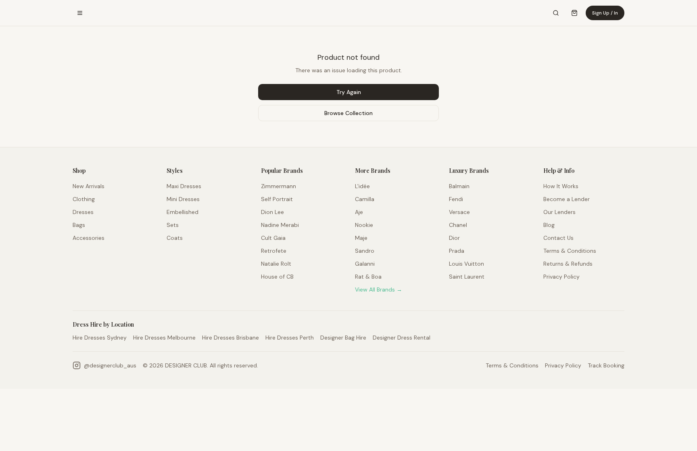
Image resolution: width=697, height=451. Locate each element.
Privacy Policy (561, 276)
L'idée (362, 186)
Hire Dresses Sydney (100, 337)
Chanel (458, 225)
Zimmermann (278, 186)
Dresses (83, 212)
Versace (459, 212)
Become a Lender (566, 199)
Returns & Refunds (568, 263)
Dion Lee (272, 212)
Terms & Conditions (569, 250)
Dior (454, 237)
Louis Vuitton (466, 263)
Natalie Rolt (276, 263)
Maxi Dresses (184, 186)
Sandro (364, 250)
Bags (79, 225)
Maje (361, 237)
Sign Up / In (605, 13)
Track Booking (606, 365)
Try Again (348, 92)
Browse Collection (348, 113)
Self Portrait (277, 199)
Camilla (364, 199)
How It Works (560, 186)
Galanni (365, 263)
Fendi (456, 199)
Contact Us (558, 237)
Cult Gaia (273, 237)
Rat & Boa (368, 276)
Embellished (182, 212)
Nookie (364, 225)
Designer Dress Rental (401, 337)
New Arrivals (88, 186)
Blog (549, 225)
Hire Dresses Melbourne (164, 337)
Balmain (459, 186)
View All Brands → (378, 289)
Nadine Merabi (280, 225)
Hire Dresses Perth (289, 337)
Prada (456, 250)
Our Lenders (559, 212)
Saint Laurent (466, 276)
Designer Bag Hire (343, 337)
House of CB (277, 276)
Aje (359, 212)
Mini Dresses (183, 199)
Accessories (88, 237)
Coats (175, 237)
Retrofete (273, 250)
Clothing (84, 199)
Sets (173, 225)
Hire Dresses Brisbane (230, 337)
